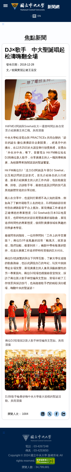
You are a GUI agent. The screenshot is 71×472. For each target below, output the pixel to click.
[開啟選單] (5, 5)
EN (39, 16)
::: (32, 16)
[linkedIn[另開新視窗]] (42, 414)
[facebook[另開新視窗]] (56, 414)
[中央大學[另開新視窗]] (37, 437)
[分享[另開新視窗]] (63, 414)
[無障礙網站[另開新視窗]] (45, 460)
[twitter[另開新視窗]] (49, 414)
